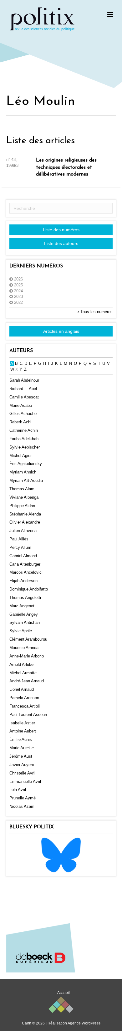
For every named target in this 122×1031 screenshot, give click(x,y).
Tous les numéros (96, 311)
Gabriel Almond (23, 555)
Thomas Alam (21, 489)
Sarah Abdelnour (24, 380)
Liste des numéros (61, 229)
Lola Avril (17, 789)
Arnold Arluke (21, 664)
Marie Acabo (20, 405)
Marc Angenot (21, 606)
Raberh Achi (20, 422)
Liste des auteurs (61, 243)
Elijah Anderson (23, 580)
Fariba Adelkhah (23, 438)
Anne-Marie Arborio (26, 656)
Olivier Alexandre (24, 522)
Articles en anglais (61, 331)
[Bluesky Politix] (61, 854)
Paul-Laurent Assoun (28, 714)
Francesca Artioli (24, 706)
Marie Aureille (21, 748)
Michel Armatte (23, 673)
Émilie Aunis (20, 739)
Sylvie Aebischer (24, 447)
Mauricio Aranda (23, 647)
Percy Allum (20, 547)
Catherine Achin (23, 430)
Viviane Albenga (23, 497)
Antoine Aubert (22, 731)
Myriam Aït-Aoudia (26, 480)
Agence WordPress (84, 1023)
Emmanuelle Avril (25, 781)
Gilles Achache (23, 413)
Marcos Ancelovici (26, 572)
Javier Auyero (21, 764)
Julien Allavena (23, 530)
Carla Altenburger (24, 564)
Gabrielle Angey (23, 614)
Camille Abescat (24, 397)
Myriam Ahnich (22, 472)
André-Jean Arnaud (26, 681)
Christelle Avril (22, 773)
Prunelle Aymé (22, 798)
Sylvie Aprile (20, 630)
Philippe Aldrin (22, 505)
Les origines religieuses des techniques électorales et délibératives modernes (66, 167)
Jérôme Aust (20, 756)
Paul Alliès (18, 539)
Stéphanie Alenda (25, 514)
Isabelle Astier (22, 723)
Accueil (63, 993)
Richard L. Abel (23, 388)
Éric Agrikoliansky (25, 463)
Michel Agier (20, 455)
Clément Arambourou (28, 639)
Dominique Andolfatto (28, 589)
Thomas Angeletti (25, 597)
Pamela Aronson (24, 697)
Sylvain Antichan (24, 622)
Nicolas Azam (21, 806)
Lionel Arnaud (21, 689)
